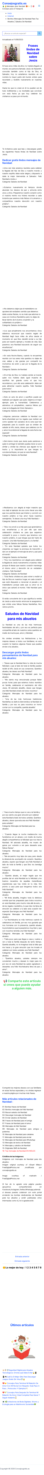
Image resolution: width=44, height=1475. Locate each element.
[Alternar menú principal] (39, 5)
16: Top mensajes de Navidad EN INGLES (18, 1151)
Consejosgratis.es (14, 3)
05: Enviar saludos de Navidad (14, 1118)
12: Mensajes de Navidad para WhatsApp (18, 1140)
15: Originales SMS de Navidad (14, 1148)
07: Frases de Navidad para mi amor (16, 1123)
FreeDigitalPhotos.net (10, 1167)
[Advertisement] (22, 123)
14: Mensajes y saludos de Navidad (16, 1145)
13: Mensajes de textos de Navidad (16, 1143)
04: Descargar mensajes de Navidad (16, 1115)
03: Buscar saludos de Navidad (14, 1112)
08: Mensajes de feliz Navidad (14, 1126)
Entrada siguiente (22, 1261)
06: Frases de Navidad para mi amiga (17, 1121)
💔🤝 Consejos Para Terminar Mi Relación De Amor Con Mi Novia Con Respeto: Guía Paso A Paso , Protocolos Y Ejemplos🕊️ (20, 1386)
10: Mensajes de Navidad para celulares (18, 1134)
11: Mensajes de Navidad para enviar (16, 1137)
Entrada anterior (22, 1257)
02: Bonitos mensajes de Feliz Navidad (17, 1109)
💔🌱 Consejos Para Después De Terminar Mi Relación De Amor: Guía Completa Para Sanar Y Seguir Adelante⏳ (21, 1395)
